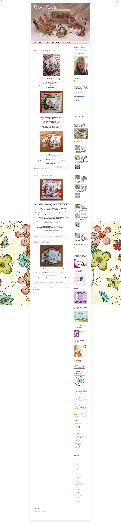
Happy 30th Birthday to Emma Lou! (84, 194)
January (77, 497)
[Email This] (56, 167)
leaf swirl (54, 275)
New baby (77, 441)
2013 (76, 471)
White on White (83, 213)
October (77, 477)
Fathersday (77, 430)
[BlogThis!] (57, 167)
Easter (76, 429)
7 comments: (51, 236)
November (78, 476)
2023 (76, 459)
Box (75, 424)
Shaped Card (77, 443)
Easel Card (77, 427)
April (77, 492)
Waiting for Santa (84, 175)
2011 (76, 499)
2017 (76, 464)
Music (76, 439)
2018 (76, 463)
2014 (76, 469)
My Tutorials (56, 42)
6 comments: (51, 166)
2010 (76, 501)
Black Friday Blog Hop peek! (84, 146)
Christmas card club (43, 168)
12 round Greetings (53, 273)
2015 (76, 468)
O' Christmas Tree (84, 204)
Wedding (76, 447)
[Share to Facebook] (60, 167)
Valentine (76, 446)
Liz (75, 80)
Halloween (77, 434)
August (77, 486)
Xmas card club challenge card (83, 165)
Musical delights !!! (43, 50)
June (77, 489)
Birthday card (77, 423)
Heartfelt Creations (78, 436)
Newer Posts (36, 287)
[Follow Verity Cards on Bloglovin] (80, 96)
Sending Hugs (41, 242)
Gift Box (76, 433)
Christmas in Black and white (84, 234)
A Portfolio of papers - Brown (54, 272)
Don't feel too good (65, 270)
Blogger (65, 517)
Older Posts (67, 287)
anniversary (77, 451)
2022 (76, 461)
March (77, 494)
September (78, 484)
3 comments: (51, 282)
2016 (76, 466)
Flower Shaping (78, 431)
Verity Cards (45, 7)
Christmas (38, 168)
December (78, 474)
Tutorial (76, 444)
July (77, 487)
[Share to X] (58, 167)
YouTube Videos (44, 42)
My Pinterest (66, 42)
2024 (76, 458)
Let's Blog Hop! (83, 155)
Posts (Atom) (40, 289)
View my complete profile (78, 92)
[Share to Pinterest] (61, 167)
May (77, 490)
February (78, 495)
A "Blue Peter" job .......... (47, 175)
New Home (77, 440)
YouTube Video (78, 450)
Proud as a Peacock (83, 223)
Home (34, 42)
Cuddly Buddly (38, 284)
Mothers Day (77, 437)
